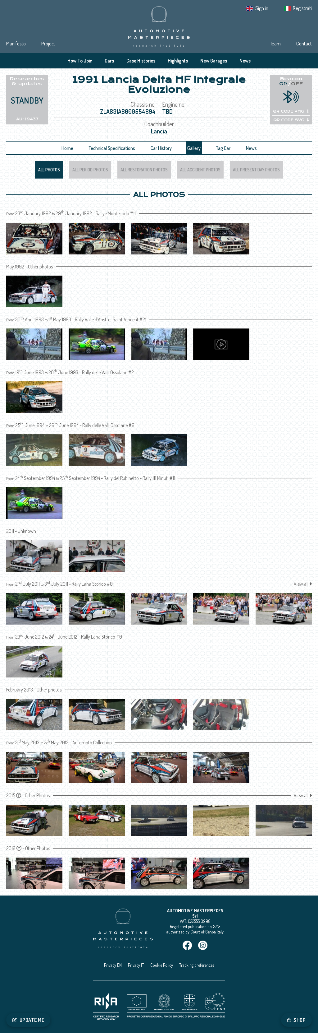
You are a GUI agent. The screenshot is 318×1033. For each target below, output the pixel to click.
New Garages (213, 61)
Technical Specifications (112, 148)
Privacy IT (136, 965)
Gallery (194, 148)
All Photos (49, 169)
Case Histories (140, 61)
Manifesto (16, 43)
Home (67, 148)
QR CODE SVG (288, 120)
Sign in (261, 8)
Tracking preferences (196, 965)
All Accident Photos (200, 169)
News (245, 61)
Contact (304, 43)
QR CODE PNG (288, 111)
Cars (109, 61)
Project (48, 43)
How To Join (79, 61)
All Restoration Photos (144, 169)
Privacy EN (113, 965)
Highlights (178, 61)
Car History (161, 148)
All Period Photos (90, 169)
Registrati (302, 8)
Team (275, 43)
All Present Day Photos (256, 169)
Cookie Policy (161, 965)
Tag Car (223, 148)
